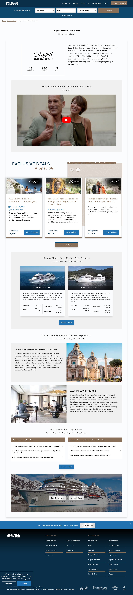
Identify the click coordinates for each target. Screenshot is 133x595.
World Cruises (93, 569)
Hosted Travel (93, 555)
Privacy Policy (50, 541)
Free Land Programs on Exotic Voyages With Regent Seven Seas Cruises (63, 201)
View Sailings (32, 232)
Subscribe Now (87, 525)
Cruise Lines (85, 3)
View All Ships (66, 322)
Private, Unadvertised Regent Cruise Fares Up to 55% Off (102, 200)
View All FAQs (66, 467)
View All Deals (66, 245)
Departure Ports (94, 560)
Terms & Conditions (73, 541)
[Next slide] (78, 170)
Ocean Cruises (93, 564)
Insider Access (50, 550)
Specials (75, 3)
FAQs (90, 545)
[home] (12, 3)
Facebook (69, 550)
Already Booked (114, 550)
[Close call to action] (130, 523)
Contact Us (70, 545)
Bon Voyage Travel (37, 587)
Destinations (65, 3)
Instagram (49, 555)
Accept (24, 584)
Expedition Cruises (115, 560)
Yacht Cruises (113, 569)
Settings (8, 584)
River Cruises (113, 564)
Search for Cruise (57, 498)
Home (4, 21)
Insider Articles (114, 545)
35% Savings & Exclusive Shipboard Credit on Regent (22, 200)
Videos (105, 3)
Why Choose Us (51, 545)
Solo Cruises (92, 574)
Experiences (96, 3)
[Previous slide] (72, 170)
